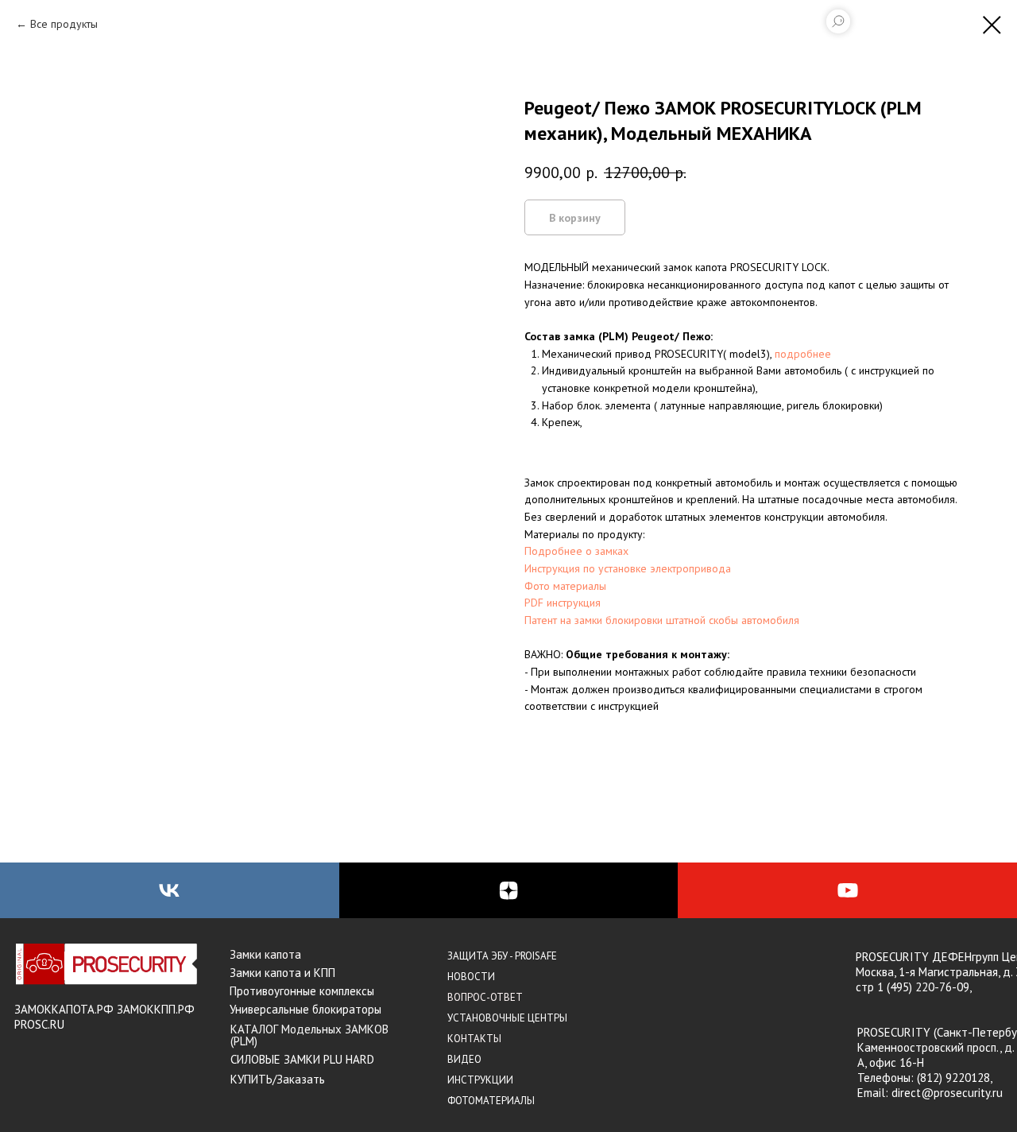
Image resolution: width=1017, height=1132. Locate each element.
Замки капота (265, 954)
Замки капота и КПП (282, 972)
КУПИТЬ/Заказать (277, 1079)
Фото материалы (565, 586)
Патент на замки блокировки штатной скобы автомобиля (661, 620)
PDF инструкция (562, 602)
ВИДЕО (464, 1059)
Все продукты (64, 24)
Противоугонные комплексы (302, 990)
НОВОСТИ (471, 976)
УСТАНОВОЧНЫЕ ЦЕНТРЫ (507, 1018)
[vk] (169, 890)
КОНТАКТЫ (474, 1038)
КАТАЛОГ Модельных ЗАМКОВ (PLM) (309, 1035)
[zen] (509, 890)
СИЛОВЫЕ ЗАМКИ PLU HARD (302, 1059)
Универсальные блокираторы (305, 1009)
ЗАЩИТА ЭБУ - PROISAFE (502, 956)
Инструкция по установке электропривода (627, 568)
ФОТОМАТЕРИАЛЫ (491, 1100)
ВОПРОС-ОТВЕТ (485, 997)
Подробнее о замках (576, 551)
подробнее (803, 354)
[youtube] (847, 890)
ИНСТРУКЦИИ (480, 1080)
